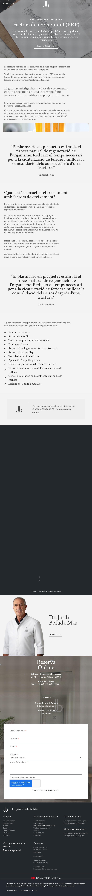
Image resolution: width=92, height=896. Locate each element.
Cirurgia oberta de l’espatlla (74, 823)
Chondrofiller (38, 833)
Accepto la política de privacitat (23, 777)
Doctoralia (57, 591)
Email (13, 746)
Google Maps (38, 856)
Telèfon (13, 739)
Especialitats (8, 823)
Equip (5, 828)
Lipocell (36, 830)
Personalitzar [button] (12, 891)
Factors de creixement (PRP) (44, 825)
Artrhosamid (38, 823)
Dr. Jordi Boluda (9, 821)
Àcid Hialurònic (39, 821)
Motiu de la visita (18, 762)
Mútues (6, 825)
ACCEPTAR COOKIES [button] (28, 890)
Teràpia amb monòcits (41, 828)
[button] (89, 4)
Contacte (6, 835)
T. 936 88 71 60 (8, 3)
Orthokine (37, 835)
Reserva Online (9, 830)
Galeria (5, 833)
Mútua (13, 754)
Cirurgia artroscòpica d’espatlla (75, 821)
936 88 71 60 (48, 409)
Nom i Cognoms (17, 731)
